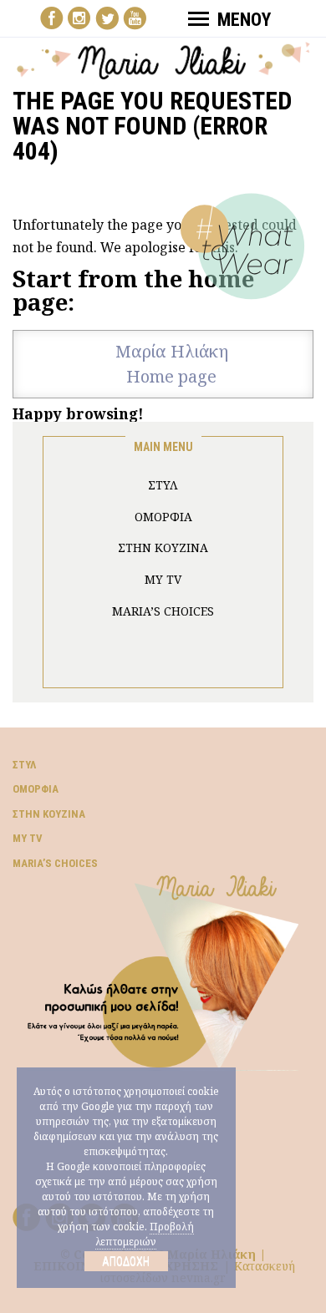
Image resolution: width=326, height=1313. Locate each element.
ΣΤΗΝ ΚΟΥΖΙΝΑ (163, 547)
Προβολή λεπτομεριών (144, 1234)
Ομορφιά (36, 789)
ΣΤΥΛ (163, 485)
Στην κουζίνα (49, 814)
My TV (28, 838)
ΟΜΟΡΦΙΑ (163, 517)
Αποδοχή (126, 1261)
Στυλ (24, 764)
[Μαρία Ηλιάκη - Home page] (163, 59)
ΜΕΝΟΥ (244, 19)
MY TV (163, 579)
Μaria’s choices (163, 611)
